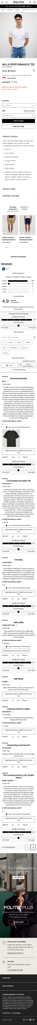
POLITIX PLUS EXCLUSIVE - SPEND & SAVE (19, 6)
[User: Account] (30, 2)
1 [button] (7, 60)
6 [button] (28, 60)
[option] (18, 35)
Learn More (11, 78)
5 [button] (24, 60)
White (8, 105)
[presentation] (12, 208)
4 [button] (20, 60)
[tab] (13, 208)
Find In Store (18, 126)
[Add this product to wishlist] (34, 71)
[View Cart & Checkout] (35, 2)
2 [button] (11, 60)
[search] (6, 2)
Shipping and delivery (15, 953)
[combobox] (18, 115)
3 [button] (15, 60)
